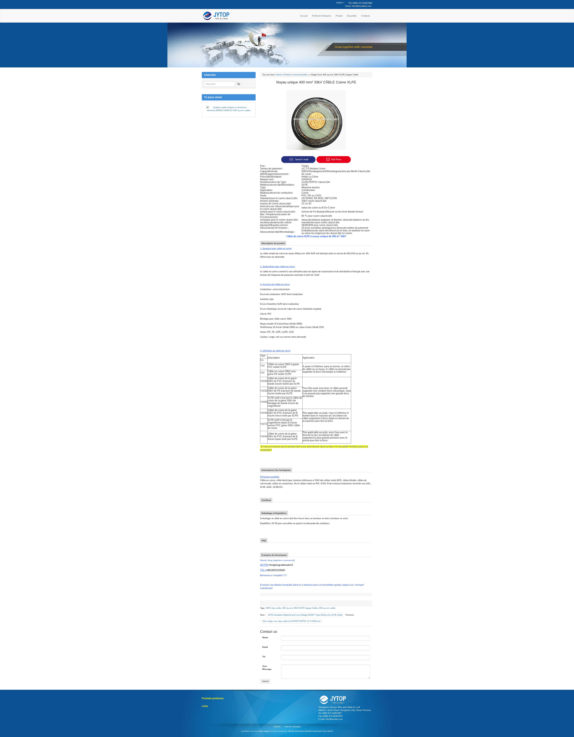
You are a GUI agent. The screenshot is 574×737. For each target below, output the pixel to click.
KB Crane (313, 731)
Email (265, 647)
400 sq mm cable (327, 608)
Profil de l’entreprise (321, 16)
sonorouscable (300, 74)
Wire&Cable (293, 731)
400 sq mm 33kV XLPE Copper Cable (300, 608)
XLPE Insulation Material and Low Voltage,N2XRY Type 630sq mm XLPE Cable (305, 615)
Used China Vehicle (325, 731)
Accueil (303, 16)
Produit (339, 16)
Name (265, 637)
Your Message (266, 667)
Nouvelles (352, 16)
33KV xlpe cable (273, 608)
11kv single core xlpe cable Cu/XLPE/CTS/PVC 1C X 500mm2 (291, 621)
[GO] (239, 84)
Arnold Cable (303, 731)
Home (278, 74)
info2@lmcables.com (361, 6)
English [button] (339, 3)
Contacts (365, 16)
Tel (263, 656)
